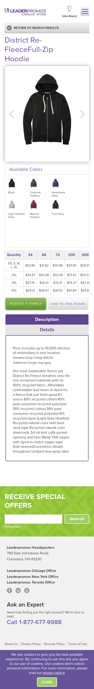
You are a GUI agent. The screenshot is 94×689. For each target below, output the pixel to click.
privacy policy (54, 673)
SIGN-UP (77, 519)
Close (47, 682)
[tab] (47, 319)
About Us (11, 644)
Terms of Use (77, 644)
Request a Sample (26, 303)
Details (47, 330)
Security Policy (54, 644)
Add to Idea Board (68, 303)
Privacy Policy (13, 526)
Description (47, 319)
